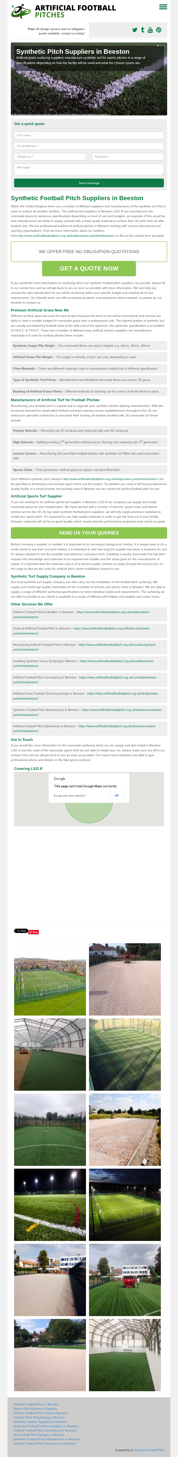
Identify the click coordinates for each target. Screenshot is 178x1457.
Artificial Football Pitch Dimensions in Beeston (44, 1443)
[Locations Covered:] (13, 6)
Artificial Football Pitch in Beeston (36, 1404)
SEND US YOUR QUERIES (89, 533)
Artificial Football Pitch (149, 1450)
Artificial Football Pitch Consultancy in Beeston (45, 1430)
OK (117, 795)
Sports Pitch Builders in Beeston (35, 1408)
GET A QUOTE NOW (89, 268)
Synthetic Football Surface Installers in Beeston (45, 1426)
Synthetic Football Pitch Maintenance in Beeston (46, 1439)
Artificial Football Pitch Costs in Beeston (40, 1413)
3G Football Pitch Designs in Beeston (38, 1435)
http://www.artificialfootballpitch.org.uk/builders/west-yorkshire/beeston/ (66, 235)
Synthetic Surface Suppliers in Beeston (40, 1421)
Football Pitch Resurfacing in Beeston (39, 1417)
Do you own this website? (70, 795)
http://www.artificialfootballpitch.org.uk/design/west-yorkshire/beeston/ (110, 479)
